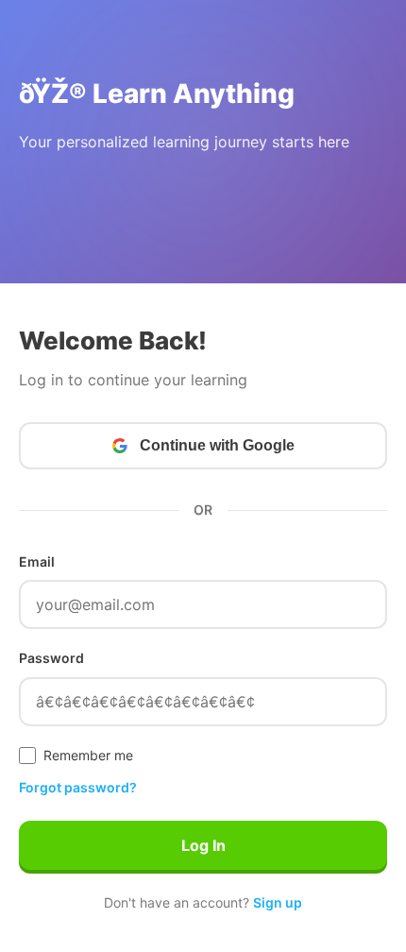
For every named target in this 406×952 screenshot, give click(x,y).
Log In (203, 845)
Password (51, 658)
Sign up (277, 902)
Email (37, 561)
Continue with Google (217, 445)
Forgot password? (78, 787)
